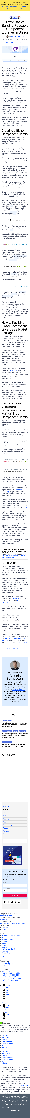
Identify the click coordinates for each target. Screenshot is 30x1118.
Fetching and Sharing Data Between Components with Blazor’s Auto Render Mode (14, 746)
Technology (6, 1037)
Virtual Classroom (8, 953)
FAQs (3, 957)
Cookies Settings (15, 1115)
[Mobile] (15, 816)
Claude (20, 60)
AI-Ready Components (18, 923)
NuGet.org (14, 370)
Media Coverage (8, 1043)
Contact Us (6, 971)
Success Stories (7, 963)
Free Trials (5, 927)
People (5, 828)
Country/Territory (8, 888)
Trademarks (24, 1085)
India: (11, 977)
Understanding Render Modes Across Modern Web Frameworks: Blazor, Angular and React (15, 735)
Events (4, 955)
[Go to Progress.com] (5, 1023)
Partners (5, 951)
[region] (15, 1106)
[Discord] (4, 999)
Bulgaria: (12, 979)
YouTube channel (18, 690)
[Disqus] (15, 778)
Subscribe (15, 895)
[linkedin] (12, 902)
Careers (4, 1045)
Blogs (4, 945)
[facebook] (5, 902)
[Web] (15, 812)
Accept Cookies (15, 1110)
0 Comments (19, 42)
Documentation (7, 939)
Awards (4, 1039)
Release (6, 831)
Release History (7, 941)
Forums (4, 943)
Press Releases (7, 1041)
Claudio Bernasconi (17, 36)
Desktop (6, 819)
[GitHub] (4, 997)
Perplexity (13, 60)
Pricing (4, 929)
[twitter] (8, 902)
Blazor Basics (22, 642)
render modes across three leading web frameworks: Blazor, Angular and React (14, 555)
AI (4, 834)
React (15, 731)
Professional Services (9, 949)
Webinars (5, 947)
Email (4, 882)
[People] (15, 828)
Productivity (7, 825)
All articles (6, 806)
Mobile (5, 816)
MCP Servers (5, 923)
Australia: (13, 981)
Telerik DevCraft (6, 916)
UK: (11, 975)
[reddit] (15, 902)
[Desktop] (15, 819)
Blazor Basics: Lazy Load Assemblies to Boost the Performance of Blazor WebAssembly (14, 724)
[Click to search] (25, 841)
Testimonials (6, 965)
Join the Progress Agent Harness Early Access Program (15, 7)
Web (7, 42)
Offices (4, 1047)
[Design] (15, 822)
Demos (4, 937)
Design (5, 822)
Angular (22, 731)
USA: (11, 973)
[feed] (19, 902)
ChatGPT (6, 60)
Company (5, 1035)
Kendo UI (3, 919)
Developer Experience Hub (11, 935)
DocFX (25, 507)
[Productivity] (15, 825)
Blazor (12, 42)
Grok (26, 60)
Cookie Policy (5, 1104)
